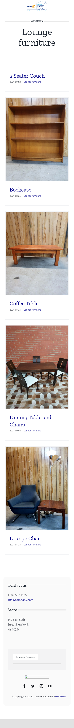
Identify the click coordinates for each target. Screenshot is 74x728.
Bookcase (20, 189)
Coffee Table (24, 303)
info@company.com (20, 600)
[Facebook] (24, 686)
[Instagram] (41, 686)
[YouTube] (49, 686)
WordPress (60, 696)
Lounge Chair (25, 538)
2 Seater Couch (27, 76)
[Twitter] (33, 686)
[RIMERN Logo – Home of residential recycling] (37, 2)
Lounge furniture (32, 81)
